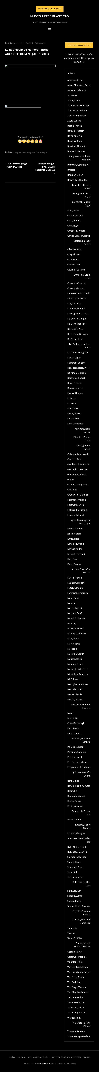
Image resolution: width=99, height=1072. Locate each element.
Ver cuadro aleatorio (78, 45)
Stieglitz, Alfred (74, 895)
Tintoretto (72, 927)
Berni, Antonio (74, 135)
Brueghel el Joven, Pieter (81, 187)
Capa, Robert (73, 220)
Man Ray (71, 623)
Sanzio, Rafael (74, 861)
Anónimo (72, 95)
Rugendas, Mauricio (77, 851)
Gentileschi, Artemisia (78, 464)
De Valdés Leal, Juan (77, 352)
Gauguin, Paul (74, 459)
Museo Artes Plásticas (49, 16)
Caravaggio (73, 225)
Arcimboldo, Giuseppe (78, 105)
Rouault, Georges (76, 833)
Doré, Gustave (74, 383)
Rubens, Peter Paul (76, 846)
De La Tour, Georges (77, 334)
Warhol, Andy (74, 1017)
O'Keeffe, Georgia (76, 723)
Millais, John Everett (77, 669)
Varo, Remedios (75, 997)
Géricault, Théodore (77, 469)
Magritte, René (74, 613)
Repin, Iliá (72, 790)
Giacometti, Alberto (77, 474)
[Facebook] (20, 141)
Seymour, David (75, 867)
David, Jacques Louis (77, 313)
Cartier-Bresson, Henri (78, 235)
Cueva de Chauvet (76, 283)
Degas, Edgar (74, 357)
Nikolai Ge (72, 718)
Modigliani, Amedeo (77, 684)
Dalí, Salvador (74, 303)
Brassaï (71, 169)
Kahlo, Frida (73, 538)
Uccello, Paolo (74, 951)
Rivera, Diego (74, 801)
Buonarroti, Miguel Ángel (80, 203)
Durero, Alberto (75, 388)
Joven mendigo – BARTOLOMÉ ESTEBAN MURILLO (45, 166)
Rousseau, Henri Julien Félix (79, 840)
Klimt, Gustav (74, 564)
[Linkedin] (28, 141)
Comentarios (73, 264)
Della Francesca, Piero (78, 367)
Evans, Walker (74, 413)
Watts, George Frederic (78, 1036)
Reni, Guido (73, 780)
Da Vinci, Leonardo (76, 298)
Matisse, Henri (74, 658)
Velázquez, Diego (76, 1007)
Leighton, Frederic (76, 582)
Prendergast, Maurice (78, 762)
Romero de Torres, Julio (81, 813)
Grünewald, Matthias (77, 494)
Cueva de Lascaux (76, 288)
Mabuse (71, 603)
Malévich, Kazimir (76, 618)
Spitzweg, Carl (74, 890)
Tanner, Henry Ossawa (78, 906)
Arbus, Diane (73, 100)
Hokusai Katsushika (77, 509)
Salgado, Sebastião (76, 856)
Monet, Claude (74, 694)
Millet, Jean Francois (77, 674)
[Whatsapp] (32, 141)
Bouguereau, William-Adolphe (79, 158)
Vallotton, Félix (74, 961)
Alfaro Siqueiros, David (78, 85)
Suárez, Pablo (74, 900)
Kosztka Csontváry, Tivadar (81, 571)
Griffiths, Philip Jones (78, 484)
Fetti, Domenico (75, 423)
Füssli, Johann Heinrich (83, 447)
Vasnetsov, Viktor (76, 1002)
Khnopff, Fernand (76, 553)
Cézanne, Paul (74, 249)
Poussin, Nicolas (75, 757)
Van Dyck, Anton (75, 977)
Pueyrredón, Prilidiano (78, 767)
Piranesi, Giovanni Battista (81, 740)
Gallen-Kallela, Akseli (77, 454)
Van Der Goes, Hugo (77, 966)
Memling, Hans (75, 664)
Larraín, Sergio (74, 577)
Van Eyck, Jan (74, 982)
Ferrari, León (73, 418)
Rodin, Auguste (75, 806)
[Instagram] (36, 141)
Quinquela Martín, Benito (81, 774)
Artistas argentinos (76, 115)
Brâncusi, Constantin (77, 164)
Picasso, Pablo (74, 733)
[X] (24, 141)
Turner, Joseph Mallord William (82, 945)
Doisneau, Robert (76, 377)
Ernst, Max (72, 408)
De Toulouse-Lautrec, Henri (79, 346)
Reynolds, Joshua (76, 795)
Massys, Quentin (75, 653)
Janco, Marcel (74, 533)
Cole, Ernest (73, 259)
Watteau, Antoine (76, 1031)
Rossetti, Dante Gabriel (82, 826)
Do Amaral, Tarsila (76, 372)
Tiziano (71, 933)
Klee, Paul (72, 559)
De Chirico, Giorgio (76, 318)
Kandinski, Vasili (75, 543)
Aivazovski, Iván (75, 80)
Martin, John (73, 643)
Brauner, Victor (75, 174)
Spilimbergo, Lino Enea (81, 884)
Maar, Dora (73, 598)
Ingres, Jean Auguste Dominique (30, 43)
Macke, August (74, 608)
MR (74, 1063)
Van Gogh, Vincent (76, 987)
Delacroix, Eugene (76, 362)
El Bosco (71, 398)
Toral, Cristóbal (74, 938)
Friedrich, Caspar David (81, 439)
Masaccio (72, 648)
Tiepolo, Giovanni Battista (81, 913)
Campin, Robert (75, 215)
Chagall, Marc (74, 254)
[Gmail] (40, 141)
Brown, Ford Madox (77, 179)
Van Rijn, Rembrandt (77, 992)
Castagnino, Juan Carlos (82, 242)
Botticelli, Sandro (76, 151)
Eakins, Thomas (75, 393)
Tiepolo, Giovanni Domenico (81, 921)
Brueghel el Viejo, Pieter (81, 195)
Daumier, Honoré (76, 308)
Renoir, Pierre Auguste (78, 785)
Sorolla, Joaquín (75, 877)
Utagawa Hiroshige (77, 956)
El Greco (71, 403)
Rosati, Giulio (74, 819)
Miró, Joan (72, 679)
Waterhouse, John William (81, 1024)
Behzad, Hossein (75, 130)
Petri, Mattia (73, 728)
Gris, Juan (72, 489)
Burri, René (73, 210)
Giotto (70, 479)
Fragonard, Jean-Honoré (82, 430)
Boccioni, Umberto (76, 146)
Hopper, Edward (75, 514)
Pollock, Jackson (75, 746)
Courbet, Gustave (76, 269)
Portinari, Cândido (76, 751)
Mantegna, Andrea (76, 633)
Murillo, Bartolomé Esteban (80, 706)
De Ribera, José (75, 339)
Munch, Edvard (74, 699)
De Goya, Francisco (77, 323)
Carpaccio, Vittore (76, 230)
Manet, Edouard (75, 628)
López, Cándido (75, 587)
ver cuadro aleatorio (49, 9)
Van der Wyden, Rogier (78, 972)
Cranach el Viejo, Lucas (82, 276)
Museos (71, 713)
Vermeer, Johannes (77, 1012)
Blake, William (74, 140)
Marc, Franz (73, 638)
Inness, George (74, 528)
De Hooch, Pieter (75, 328)
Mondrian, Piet (74, 689)
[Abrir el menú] (49, 29)
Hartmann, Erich (75, 504)
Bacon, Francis (74, 125)
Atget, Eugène (74, 120)
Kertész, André (74, 548)
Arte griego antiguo (77, 110)
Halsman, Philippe (76, 499)
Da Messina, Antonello (78, 293)
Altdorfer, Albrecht (76, 90)
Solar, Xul (72, 872)
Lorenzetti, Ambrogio (77, 592)
